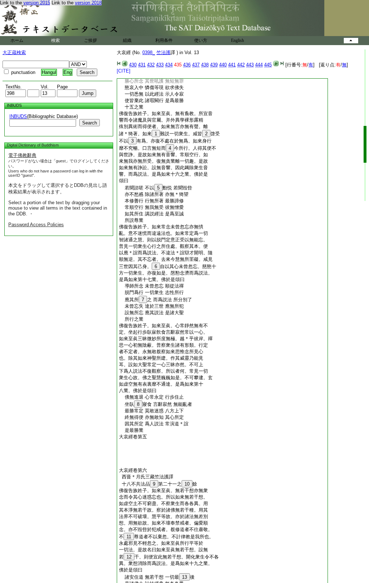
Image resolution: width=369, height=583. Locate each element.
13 (184, 577)
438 (205, 64)
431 (142, 64)
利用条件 (164, 40)
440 (223, 64)
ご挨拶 (90, 40)
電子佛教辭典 (22, 155)
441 (232, 64)
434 (169, 64)
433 (160, 64)
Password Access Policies (36, 224)
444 (259, 64)
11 (128, 536)
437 (196, 64)
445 (268, 64)
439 (214, 64)
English (237, 40)
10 (187, 484)
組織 (127, 40)
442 (241, 64)
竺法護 (163, 52)
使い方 (200, 40)
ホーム (16, 40)
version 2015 (36, 2)
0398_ (148, 52)
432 (151, 64)
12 (129, 557)
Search (89, 123)
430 (133, 64)
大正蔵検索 (14, 52)
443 (250, 64)
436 (187, 64)
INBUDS (18, 116)
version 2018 (88, 2)
